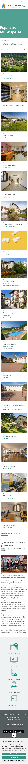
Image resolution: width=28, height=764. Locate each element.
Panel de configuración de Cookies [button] (14, 760)
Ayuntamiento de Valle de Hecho (11, 41)
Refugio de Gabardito (10, 436)
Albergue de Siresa (9, 76)
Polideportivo (7, 375)
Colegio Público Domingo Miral (12, 224)
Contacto (7, 724)
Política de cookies (14, 728)
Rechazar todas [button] (14, 757)
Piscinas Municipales (9, 344)
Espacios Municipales (15, 43)
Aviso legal (20, 724)
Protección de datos (9, 726)
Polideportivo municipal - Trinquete (14, 405)
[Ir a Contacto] (21, 1)
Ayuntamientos (5, 40)
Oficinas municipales (9, 313)
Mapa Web (13, 724)
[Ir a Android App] (8, 731)
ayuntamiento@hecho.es (14, 719)
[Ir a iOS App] (19, 731)
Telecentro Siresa (8, 496)
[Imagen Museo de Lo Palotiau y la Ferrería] (14, 564)
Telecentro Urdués (9, 525)
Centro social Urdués (9, 194)
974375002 (10, 717)
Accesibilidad (19, 726)
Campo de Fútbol (8, 135)
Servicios (5, 43)
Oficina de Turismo (9, 281)
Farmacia (6, 254)
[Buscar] (24, 1)
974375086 (17, 717)
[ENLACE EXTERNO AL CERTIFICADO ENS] (14, 736)
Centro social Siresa (9, 165)
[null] (2, 542)
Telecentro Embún (9, 466)
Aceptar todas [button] (14, 754)
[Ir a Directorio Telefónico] (18, 1)
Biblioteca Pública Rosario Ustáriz (13, 105)
